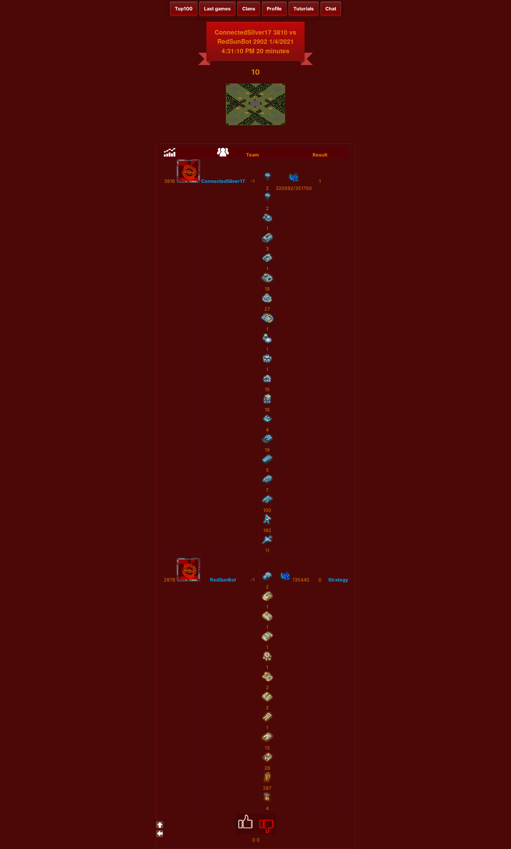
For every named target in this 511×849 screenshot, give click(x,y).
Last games (217, 9)
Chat (330, 9)
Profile (274, 9)
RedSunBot (223, 580)
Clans (248, 9)
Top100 (184, 9)
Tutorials (303, 9)
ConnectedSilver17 (223, 181)
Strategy (338, 580)
